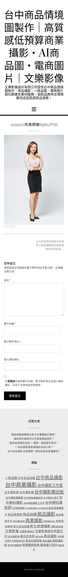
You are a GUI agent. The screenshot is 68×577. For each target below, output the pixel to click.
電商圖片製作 (48, 545)
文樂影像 (12, 531)
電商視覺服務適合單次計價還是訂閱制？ (34, 434)
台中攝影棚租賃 (14, 497)
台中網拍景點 (31, 508)
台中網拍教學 (18, 508)
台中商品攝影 (49, 477)
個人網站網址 (11, 359)
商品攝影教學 (19, 521)
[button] (34, 109)
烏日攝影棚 (14, 536)
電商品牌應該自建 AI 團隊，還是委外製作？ (34, 442)
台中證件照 (43, 508)
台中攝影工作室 (50, 485)
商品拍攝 (30, 514)
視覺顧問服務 (31, 545)
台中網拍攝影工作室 (34, 503)
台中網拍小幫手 (51, 497)
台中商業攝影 (21, 484)
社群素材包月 (18, 541)
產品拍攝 (39, 536)
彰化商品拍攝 (21, 526)
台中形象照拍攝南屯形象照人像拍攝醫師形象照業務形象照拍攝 (50, 245)
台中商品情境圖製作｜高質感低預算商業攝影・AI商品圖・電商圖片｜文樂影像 (34, 47)
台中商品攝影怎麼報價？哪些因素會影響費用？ (34, 451)
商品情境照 (15, 514)
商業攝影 (34, 520)
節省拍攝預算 (34, 540)
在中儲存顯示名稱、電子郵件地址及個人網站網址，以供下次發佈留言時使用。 (34, 383)
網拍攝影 (47, 540)
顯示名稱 (10, 323)
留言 (7, 280)
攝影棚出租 (57, 526)
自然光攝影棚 (14, 545)
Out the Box (38, 569)
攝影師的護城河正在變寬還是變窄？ (34, 438)
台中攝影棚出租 (49, 491)
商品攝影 (46, 514)
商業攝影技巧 (49, 521)
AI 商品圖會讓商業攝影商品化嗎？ (34, 446)
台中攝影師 (11, 492)
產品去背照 (27, 536)
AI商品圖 (11, 478)
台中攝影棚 (26, 492)
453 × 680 (9, 226)
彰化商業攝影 (40, 526)
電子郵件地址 (12, 341)
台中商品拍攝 (26, 478)
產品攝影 (50, 536)
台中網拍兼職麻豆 (33, 497)
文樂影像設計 (27, 531)
